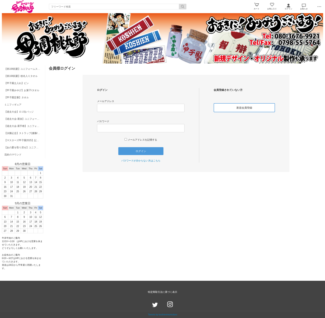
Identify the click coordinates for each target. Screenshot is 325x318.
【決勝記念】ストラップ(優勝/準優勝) (24, 133)
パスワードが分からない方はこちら (140, 160)
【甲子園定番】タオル (16, 97)
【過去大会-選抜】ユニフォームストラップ (24, 118)
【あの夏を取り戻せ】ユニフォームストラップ (24, 147)
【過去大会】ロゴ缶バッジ (19, 111)
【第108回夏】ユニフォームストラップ (24, 68)
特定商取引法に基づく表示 (162, 292)
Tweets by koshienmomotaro (162, 314)
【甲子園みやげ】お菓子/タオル (21, 90)
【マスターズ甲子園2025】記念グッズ (24, 140)
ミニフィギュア (12, 104)
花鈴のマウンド (12, 154)
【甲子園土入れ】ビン (16, 83)
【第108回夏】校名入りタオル (21, 76)
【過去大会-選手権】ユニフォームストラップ (24, 126)
